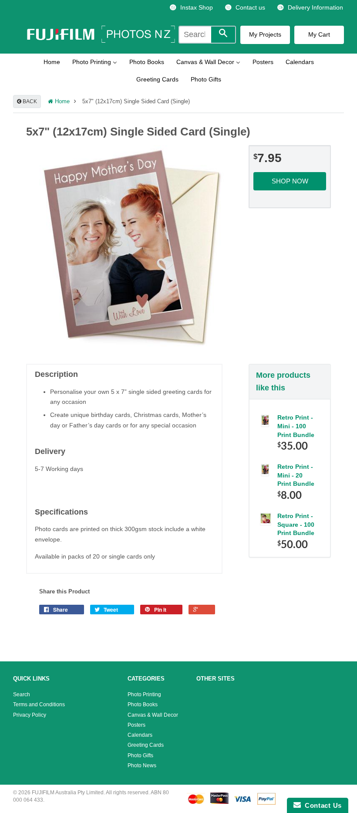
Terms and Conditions (39, 704)
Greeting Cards (146, 745)
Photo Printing (144, 694)
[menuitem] (191, 8)
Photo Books (143, 704)
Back (29, 101)
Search (21, 694)
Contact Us (321, 805)
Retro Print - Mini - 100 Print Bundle (295, 426)
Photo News (142, 765)
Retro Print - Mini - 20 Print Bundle (295, 475)
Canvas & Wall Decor (153, 715)
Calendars (140, 735)
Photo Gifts (140, 755)
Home (61, 101)
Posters (136, 725)
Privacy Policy (29, 715)
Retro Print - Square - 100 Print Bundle (295, 524)
